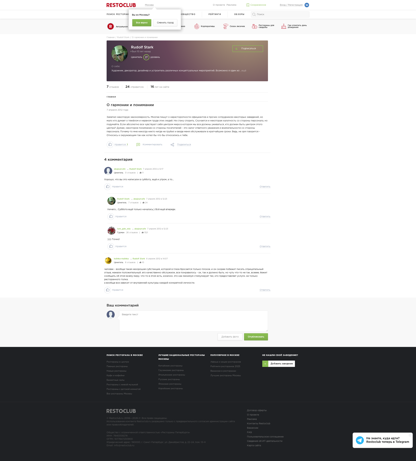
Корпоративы (208, 26)
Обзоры (239, 14)
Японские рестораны (169, 384)
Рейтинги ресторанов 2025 (225, 366)
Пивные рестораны (117, 366)
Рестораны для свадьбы (266, 26)
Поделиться (184, 145)
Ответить (265, 187)
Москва (149, 5)
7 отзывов (133, 203)
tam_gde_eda (124, 229)
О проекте (219, 5)
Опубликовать (256, 337)
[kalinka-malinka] (108, 261)
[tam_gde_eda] (111, 231)
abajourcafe (120, 169)
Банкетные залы (115, 380)
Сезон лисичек (237, 26)
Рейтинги (214, 14)
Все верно (141, 23)
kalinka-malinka (121, 259)
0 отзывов (130, 173)
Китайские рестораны (170, 366)
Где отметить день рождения (297, 26)
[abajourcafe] (108, 171)
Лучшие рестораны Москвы (225, 376)
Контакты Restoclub (258, 424)
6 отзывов (130, 262)
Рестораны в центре (118, 362)
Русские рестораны (169, 379)
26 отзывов (132, 233)
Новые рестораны (116, 371)
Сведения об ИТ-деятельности (264, 441)
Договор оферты (257, 410)
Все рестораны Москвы (119, 394)
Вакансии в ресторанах (223, 371)
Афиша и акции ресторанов (225, 362)
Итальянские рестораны (171, 375)
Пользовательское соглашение (265, 437)
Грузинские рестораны (171, 370)
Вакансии (252, 428)
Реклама (231, 5)
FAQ (249, 432)
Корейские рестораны (170, 389)
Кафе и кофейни (115, 376)
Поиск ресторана (118, 14)
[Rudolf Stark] (111, 201)
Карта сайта (254, 446)
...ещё (242, 71)
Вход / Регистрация (291, 5)
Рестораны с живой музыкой (122, 385)
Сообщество (186, 14)
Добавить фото (230, 337)
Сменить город (165, 23)
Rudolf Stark (135, 169)
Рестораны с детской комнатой (124, 389)
